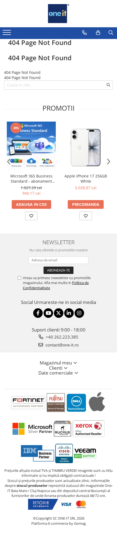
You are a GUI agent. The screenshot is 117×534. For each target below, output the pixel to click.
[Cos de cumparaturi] (98, 32)
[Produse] (7, 34)
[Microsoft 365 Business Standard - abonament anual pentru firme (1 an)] (31, 146)
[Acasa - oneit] (58, 13)
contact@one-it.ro (61, 345)
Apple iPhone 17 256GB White (85, 178)
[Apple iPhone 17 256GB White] (85, 146)
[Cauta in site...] (111, 32)
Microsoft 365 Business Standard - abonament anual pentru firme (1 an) (31, 178)
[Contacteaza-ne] (84, 32)
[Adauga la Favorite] (31, 216)
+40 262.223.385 (61, 337)
